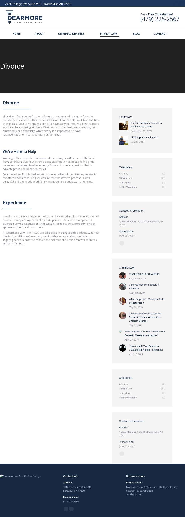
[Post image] (123, 125)
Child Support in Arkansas (144, 137)
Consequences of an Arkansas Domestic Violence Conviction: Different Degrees (145, 317)
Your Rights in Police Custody (144, 274)
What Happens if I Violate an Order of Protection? (147, 301)
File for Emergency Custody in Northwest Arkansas (146, 125)
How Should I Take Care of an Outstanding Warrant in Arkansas (146, 348)
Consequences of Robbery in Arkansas (144, 286)
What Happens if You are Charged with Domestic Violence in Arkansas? (145, 333)
